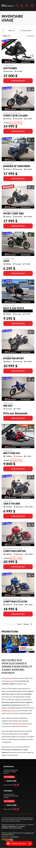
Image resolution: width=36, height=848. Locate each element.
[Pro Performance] (8, 5)
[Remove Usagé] (9, 36)
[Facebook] (14, 785)
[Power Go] (18, 840)
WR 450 (7, 405)
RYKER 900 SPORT (13, 358)
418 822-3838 (11, 781)
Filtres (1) (11, 30)
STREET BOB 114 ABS (15, 115)
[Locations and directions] (27, 5)
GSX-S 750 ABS (11, 503)
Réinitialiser (30, 36)
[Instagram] (18, 785)
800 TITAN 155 (11, 453)
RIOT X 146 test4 (13, 308)
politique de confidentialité (9, 826)
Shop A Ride (15, 837)
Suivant (26, 624)
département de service (10, 710)
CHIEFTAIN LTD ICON (15, 601)
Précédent (11, 624)
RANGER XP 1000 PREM (16, 166)
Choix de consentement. (15, 827)
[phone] (22, 5)
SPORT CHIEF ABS (13, 213)
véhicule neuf (9, 681)
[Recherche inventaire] (17, 5)
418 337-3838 (11, 805)
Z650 (6, 260)
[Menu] (32, 5)
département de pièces (20, 723)
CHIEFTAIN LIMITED (14, 551)
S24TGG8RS (10, 68)
